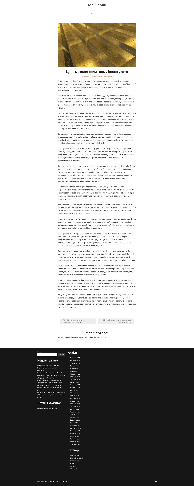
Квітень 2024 (74, 417)
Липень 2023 (74, 439)
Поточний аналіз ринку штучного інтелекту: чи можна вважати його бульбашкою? (49, 368)
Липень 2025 (74, 382)
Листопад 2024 (75, 398)
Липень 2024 (74, 409)
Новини (72, 463)
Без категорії (74, 455)
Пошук (39, 352)
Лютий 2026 (74, 369)
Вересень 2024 (75, 404)
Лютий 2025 (74, 390)
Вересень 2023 (75, 434)
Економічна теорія (76, 458)
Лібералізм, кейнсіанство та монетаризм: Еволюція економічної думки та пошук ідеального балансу (49, 380)
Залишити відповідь (105, 76)
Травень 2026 (75, 363)
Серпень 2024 (75, 406)
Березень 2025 (75, 387)
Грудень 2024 (75, 396)
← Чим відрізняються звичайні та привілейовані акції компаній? (73, 321)
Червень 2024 (75, 412)
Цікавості (73, 469)
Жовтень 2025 (75, 374)
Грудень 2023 (75, 425)
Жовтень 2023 (75, 431)
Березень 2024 (75, 420)
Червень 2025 (75, 385)
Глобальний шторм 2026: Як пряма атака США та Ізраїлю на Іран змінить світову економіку (51, 395)
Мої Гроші (97, 5)
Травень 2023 (75, 444)
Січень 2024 (74, 423)
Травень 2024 (75, 415)
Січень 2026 (74, 371)
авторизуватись (101, 337)
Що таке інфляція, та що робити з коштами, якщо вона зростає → (117, 321)
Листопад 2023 (75, 428)
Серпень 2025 (75, 379)
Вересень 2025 (75, 377)
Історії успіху (74, 461)
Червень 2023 (75, 442)
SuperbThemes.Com (62, 481)
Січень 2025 (74, 393)
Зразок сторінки (97, 14)
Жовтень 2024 (75, 401)
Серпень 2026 (75, 358)
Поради (93, 76)
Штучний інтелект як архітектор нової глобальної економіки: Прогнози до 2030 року (51, 387)
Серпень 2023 (75, 436)
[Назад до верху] (156, 481)
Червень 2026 (75, 360)
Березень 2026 (75, 366)
